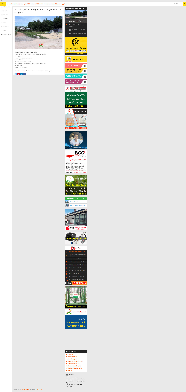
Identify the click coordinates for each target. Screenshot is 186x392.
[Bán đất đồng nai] (76, 318)
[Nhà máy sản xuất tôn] (76, 97)
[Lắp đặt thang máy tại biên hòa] (76, 297)
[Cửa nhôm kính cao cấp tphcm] (76, 217)
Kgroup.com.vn (39, 389)
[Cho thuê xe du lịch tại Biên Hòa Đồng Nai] (76, 205)
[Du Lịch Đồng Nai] (76, 200)
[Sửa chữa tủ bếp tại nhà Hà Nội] (76, 281)
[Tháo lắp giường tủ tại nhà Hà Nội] (76, 270)
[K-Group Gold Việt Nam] (76, 46)
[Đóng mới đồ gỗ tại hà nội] (76, 273)
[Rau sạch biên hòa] (76, 185)
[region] (76, 340)
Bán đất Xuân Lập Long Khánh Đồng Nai (77, 34)
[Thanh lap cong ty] (76, 172)
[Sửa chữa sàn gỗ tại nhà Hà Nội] (76, 276)
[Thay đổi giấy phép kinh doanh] (76, 162)
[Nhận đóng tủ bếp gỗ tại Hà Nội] (76, 262)
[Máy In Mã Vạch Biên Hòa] (76, 238)
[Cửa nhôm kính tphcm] (76, 228)
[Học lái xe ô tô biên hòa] (76, 62)
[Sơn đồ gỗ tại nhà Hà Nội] (76, 267)
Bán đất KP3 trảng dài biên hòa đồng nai (76, 25)
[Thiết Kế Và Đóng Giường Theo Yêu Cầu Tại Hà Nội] (76, 255)
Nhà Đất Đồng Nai (3, 3)
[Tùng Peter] (76, 140)
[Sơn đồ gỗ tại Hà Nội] (76, 249)
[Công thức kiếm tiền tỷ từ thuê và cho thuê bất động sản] (76, 82)
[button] (16, 74)
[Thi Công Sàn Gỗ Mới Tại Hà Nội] (76, 265)
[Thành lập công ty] (76, 154)
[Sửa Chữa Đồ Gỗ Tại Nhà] (76, 259)
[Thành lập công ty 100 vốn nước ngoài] (76, 169)
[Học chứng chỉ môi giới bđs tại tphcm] (76, 71)
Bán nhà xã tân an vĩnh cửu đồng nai (77, 30)
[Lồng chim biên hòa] (76, 119)
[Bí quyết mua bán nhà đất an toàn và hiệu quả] (76, 76)
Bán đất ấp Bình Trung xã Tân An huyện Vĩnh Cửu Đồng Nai (38, 11)
